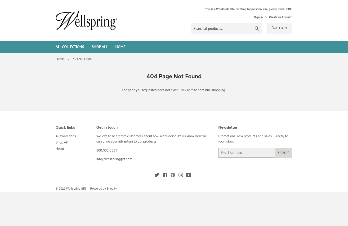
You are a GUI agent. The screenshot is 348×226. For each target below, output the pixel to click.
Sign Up (283, 153)
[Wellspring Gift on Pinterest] (172, 176)
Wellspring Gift (76, 188)
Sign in (258, 17)
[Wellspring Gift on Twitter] (157, 176)
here (190, 90)
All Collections (70, 47)
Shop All (99, 47)
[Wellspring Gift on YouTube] (188, 176)
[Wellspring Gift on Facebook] (164, 176)
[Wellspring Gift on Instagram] (180, 176)
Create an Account (280, 17)
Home (120, 47)
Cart (283, 28)
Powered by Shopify (103, 188)
